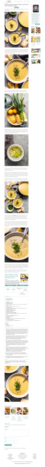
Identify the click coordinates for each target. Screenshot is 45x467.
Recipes (18, 1)
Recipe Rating (7, 426)
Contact (28, 1)
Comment (6, 429)
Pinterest (34, 456)
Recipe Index (10, 457)
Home (15, 1)
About (22, 1)
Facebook (34, 458)
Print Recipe (11, 285)
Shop (25, 1)
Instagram (34, 457)
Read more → (38, 24)
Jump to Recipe (17, 7)
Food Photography (10, 458)
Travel (10, 459)
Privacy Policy (10, 455)
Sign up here (22, 458)
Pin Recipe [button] (23, 285)
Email (6, 441)
